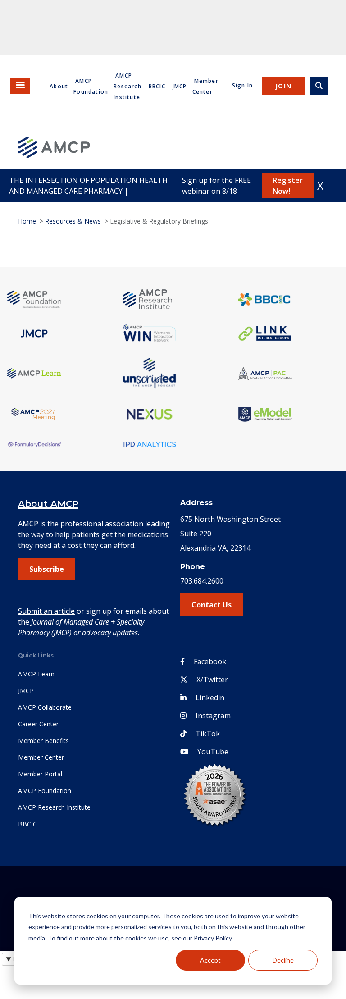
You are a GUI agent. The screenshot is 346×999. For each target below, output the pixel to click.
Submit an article (46, 611)
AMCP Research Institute (127, 86)
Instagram (213, 716)
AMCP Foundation (44, 790)
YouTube (212, 752)
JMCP (180, 86)
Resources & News (73, 221)
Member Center (41, 757)
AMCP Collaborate (45, 707)
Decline (283, 960)
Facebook (210, 661)
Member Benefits (43, 740)
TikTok (208, 734)
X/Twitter (212, 679)
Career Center (38, 724)
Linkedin (210, 697)
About (59, 86)
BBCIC (157, 86)
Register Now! (288, 185)
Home (27, 221)
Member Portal (40, 774)
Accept (210, 960)
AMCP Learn (36, 674)
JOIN (283, 86)
